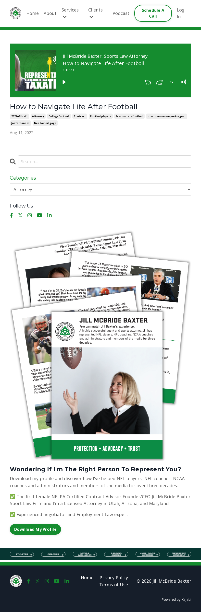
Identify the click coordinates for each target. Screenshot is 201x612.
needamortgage (45, 123)
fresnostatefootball (129, 116)
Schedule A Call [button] (153, 13)
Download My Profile (35, 529)
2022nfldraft (19, 116)
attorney (38, 116)
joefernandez (20, 123)
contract (80, 116)
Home (32, 13)
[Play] (64, 82)
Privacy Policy (114, 577)
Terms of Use (113, 585)
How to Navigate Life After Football (74, 106)
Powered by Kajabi (176, 599)
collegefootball (59, 116)
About (50, 13)
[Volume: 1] (183, 82)
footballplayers (100, 116)
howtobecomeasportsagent (167, 116)
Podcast (121, 13)
